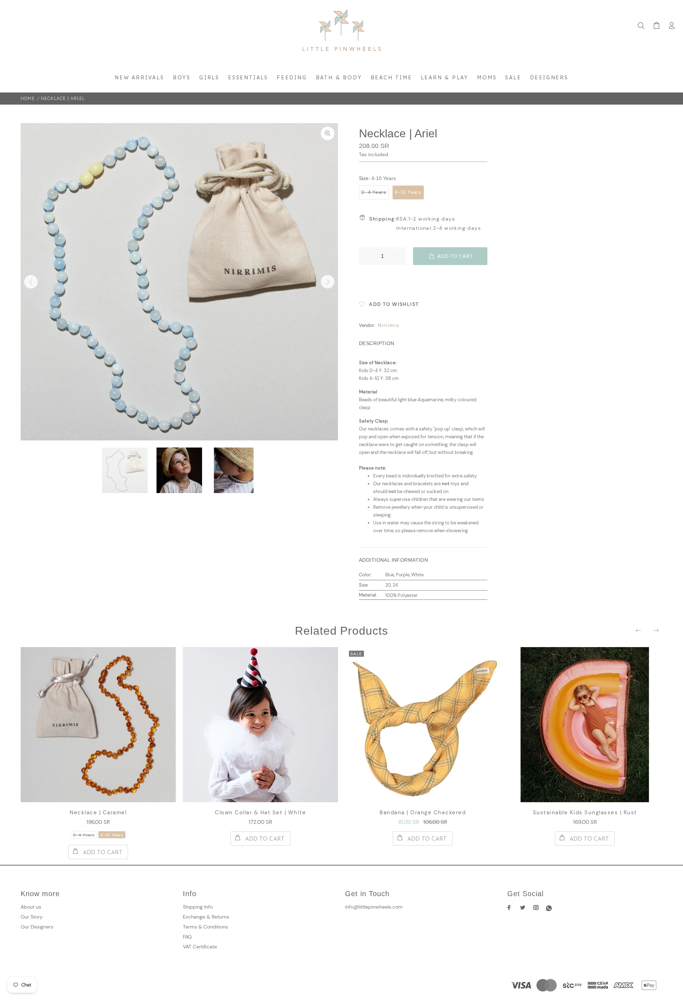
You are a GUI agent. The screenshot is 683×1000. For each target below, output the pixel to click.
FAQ (187, 936)
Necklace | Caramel (98, 812)
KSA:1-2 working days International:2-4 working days (425, 223)
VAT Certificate (200, 946)
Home (28, 98)
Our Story (32, 917)
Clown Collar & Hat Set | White (260, 812)
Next (327, 282)
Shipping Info (198, 907)
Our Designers (37, 927)
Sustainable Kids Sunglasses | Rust (585, 812)
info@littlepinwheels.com (374, 907)
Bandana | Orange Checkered (423, 812)
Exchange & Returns (206, 917)
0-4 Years (374, 192)
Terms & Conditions (205, 927)
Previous (31, 282)
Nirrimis (388, 325)
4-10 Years (408, 192)
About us (31, 907)
